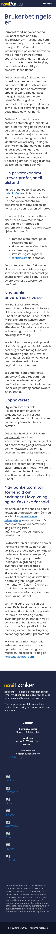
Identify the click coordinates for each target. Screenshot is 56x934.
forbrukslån (11, 193)
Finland (10, 803)
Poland (10, 860)
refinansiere (19, 258)
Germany (12, 826)
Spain (9, 837)
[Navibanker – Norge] (12, 3)
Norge (10, 848)
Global (10, 780)
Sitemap (17, 757)
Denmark (12, 792)
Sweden (11, 814)
